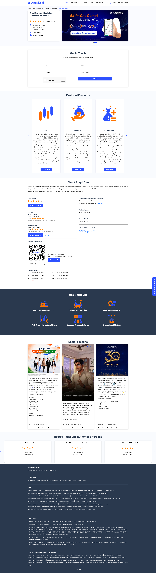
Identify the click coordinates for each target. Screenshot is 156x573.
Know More (46, 169)
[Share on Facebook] (30, 428)
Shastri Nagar (43, 470)
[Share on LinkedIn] (34, 428)
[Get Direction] (94, 231)
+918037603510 (37, 32)
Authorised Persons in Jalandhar (57, 557)
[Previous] (29, 136)
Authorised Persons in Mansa (94, 560)
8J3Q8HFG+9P (83, 230)
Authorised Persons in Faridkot (94, 555)
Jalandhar (54, 8)
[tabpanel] (95, 25)
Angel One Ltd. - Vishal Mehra (28, 443)
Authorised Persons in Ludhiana (37, 560)
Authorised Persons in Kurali (116, 557)
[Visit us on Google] (78, 570)
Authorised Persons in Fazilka (112, 555)
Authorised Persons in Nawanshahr (74, 562)
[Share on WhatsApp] (47, 428)
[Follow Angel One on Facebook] (75, 570)
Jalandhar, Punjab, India (85, 232)
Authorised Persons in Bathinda (74, 555)
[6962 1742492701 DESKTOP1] (154, 286)
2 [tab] (95, 42)
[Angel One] (36, 3)
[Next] (127, 136)
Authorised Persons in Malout (76, 560)
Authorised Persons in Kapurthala (77, 557)
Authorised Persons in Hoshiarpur (37, 557)
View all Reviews (50, 21)
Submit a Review (35, 205)
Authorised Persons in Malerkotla (56, 560)
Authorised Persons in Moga (111, 560)
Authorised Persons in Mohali (36, 562)
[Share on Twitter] (43, 428)
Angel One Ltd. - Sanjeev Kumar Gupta (78, 443)
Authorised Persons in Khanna (97, 557)
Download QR (54, 260)
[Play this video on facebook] (78, 373)
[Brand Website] (80, 570)
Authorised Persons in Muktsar (54, 562)
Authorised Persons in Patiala (114, 562)
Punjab (47, 8)
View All (47, 235)
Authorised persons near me (35, 8)
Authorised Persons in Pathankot (95, 562)
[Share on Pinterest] (39, 428)
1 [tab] (93, 42)
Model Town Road (32, 470)
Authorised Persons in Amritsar (55, 555)
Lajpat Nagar (52, 470)
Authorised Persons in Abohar (36, 555)
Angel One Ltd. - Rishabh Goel (128, 443)
